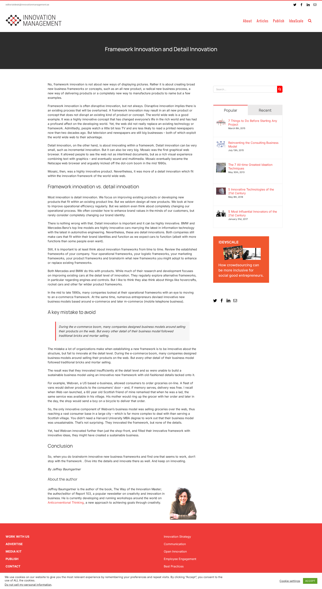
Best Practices (174, 566)
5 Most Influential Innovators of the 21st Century (252, 213)
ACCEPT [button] (310, 580)
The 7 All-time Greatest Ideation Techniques (250, 166)
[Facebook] (222, 300)
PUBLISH (12, 559)
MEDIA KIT (14, 551)
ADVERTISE (14, 544)
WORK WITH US (17, 536)
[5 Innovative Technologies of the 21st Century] (221, 190)
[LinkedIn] (228, 300)
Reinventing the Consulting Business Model (253, 144)
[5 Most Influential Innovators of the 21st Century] (221, 212)
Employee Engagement (180, 559)
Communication (175, 544)
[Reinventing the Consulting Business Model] (221, 143)
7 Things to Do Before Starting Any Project (252, 122)
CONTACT (13, 566)
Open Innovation (175, 551)
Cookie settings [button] (290, 581)
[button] (310, 20)
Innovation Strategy (177, 536)
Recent (265, 110)
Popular (230, 110)
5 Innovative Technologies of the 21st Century (251, 191)
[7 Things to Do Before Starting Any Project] (221, 121)
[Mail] (235, 300)
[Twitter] (215, 300)
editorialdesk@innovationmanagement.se (27, 4)
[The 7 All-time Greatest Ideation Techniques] (221, 165)
